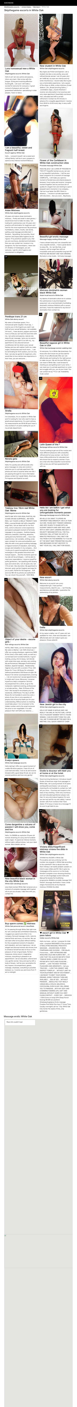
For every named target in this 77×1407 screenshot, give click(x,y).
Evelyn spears (12, 760)
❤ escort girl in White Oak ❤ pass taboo (54, 934)
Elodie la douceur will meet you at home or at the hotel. (55, 771)
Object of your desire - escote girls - (20, 640)
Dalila (42, 627)
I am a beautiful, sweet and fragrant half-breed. (18, 148)
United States (26, 7)
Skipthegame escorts (11, 7)
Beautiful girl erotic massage (54, 236)
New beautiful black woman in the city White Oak (20, 879)
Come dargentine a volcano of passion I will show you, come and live (20, 827)
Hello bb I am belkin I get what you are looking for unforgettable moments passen (55, 510)
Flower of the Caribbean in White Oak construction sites (54, 161)
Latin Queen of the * (50, 444)
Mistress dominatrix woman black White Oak (53, 291)
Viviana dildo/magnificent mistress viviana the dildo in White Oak (54, 849)
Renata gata (11, 459)
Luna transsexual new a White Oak (20, 69)
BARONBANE (8, 3)
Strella (8, 410)
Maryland (36, 7)
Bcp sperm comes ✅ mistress (20, 923)
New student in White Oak (53, 66)
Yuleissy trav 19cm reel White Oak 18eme (19, 509)
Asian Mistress (12, 210)
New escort (45, 577)
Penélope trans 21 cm (16, 316)
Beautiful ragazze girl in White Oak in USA (55, 344)
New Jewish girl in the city (53, 704)
